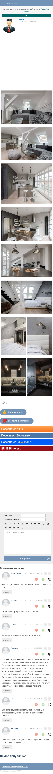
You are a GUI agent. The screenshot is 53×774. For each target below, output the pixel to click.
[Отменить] (6, 524)
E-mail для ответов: (11, 519)
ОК (26, 15)
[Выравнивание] (18, 528)
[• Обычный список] (27, 524)
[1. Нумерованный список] (31, 524)
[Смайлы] (22, 528)
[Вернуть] (10, 524)
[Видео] (48, 524)
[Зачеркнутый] (22, 524)
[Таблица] (6, 528)
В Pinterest (13, 448)
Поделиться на (16, 442)
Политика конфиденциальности (15, 767)
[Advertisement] (26, 60)
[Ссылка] (10, 528)
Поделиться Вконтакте (15, 435)
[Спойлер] (14, 528)
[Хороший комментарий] (43, 579)
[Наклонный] (18, 524)
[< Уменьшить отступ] (35, 524)
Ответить (6, 592)
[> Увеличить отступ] (39, 524)
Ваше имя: (8, 515)
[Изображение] (43, 524)
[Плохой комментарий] (36, 579)
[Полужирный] (14, 524)
